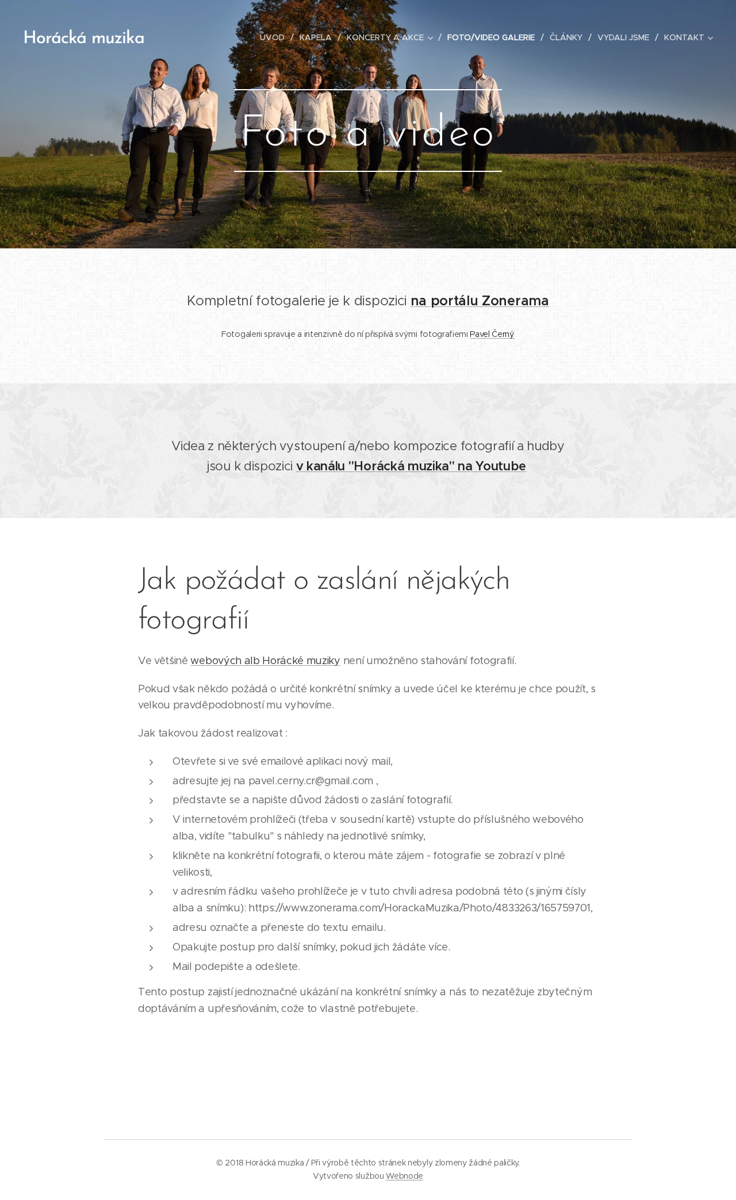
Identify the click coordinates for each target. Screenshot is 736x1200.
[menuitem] (275, 37)
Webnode (404, 1176)
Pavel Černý (492, 334)
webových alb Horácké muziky (265, 660)
